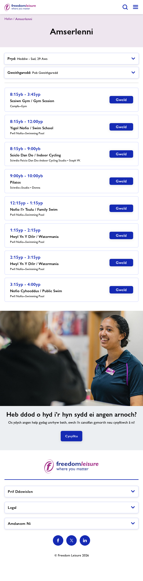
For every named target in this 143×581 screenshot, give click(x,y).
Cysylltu (71, 436)
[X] (71, 540)
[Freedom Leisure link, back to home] (20, 7)
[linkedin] (85, 540)
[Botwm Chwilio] (125, 7)
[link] (136, 7)
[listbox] (71, 58)
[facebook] (58, 540)
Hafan (8, 19)
